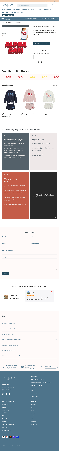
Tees (32, 407)
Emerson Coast (9, 445)
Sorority (46, 9)
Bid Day (18, 9)
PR (14, 9)
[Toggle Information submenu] (19, 12)
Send (5, 273)
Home (3, 22)
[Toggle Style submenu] (42, 9)
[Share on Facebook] (38, 61)
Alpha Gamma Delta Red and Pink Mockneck (29, 114)
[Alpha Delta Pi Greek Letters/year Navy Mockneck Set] (10, 100)
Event (32, 9)
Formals (4, 421)
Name (3, 236)
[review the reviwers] (51, 292)
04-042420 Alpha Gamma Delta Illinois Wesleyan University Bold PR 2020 (14, 22)
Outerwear (33, 421)
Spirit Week (5, 413)
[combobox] (32, 5)
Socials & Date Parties (8, 424)
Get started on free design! (11, 367)
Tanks (32, 410)
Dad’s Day (5, 427)
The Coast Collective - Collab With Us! (41, 382)
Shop (22, 12)
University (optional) (7, 250)
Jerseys (33, 413)
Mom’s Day (5, 418)
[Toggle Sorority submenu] (50, 9)
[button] (55, 5)
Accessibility (34, 396)
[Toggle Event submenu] (35, 9)
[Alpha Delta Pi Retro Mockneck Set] (48, 100)
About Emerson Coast (36, 385)
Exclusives (33, 404)
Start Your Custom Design (41, 43)
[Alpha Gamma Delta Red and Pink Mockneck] (29, 100)
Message (4, 257)
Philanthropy (5, 410)
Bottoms (33, 418)
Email (32, 236)
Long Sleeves (34, 416)
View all (55, 85)
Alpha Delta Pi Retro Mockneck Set (45, 114)
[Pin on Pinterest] (41, 61)
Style (39, 9)
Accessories (34, 424)
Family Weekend (6, 9)
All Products (5, 12)
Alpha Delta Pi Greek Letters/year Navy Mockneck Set (8, 114)
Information (14, 12)
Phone (3, 243)
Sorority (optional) (35, 243)
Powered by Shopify (16, 445)
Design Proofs (36, 26)
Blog (32, 388)
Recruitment (25, 9)
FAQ (54, 1)
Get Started (48, 1)
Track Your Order (35, 394)
